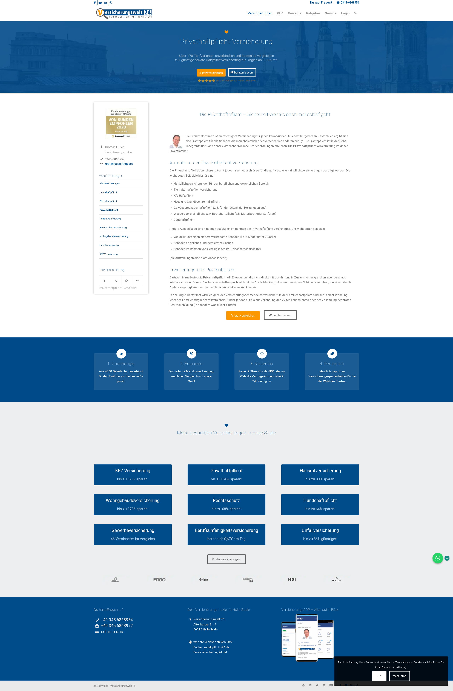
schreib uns (112, 631)
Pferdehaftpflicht (108, 201)
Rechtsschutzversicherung (113, 227)
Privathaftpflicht (109, 210)
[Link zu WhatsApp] (110, 2)
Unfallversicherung (109, 245)
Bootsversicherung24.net (210, 652)
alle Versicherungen (110, 183)
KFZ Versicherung (109, 254)
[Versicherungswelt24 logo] (124, 13)
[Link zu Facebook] (94, 2)
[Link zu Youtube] (100, 2)
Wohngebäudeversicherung (114, 236)
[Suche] (355, 13)
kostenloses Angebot (119, 163)
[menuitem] (260, 13)
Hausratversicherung (110, 218)
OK (379, 676)
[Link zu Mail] (105, 2)
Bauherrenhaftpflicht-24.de (211, 647)
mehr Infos (399, 676)
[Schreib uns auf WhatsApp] (437, 558)
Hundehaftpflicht (108, 192)
